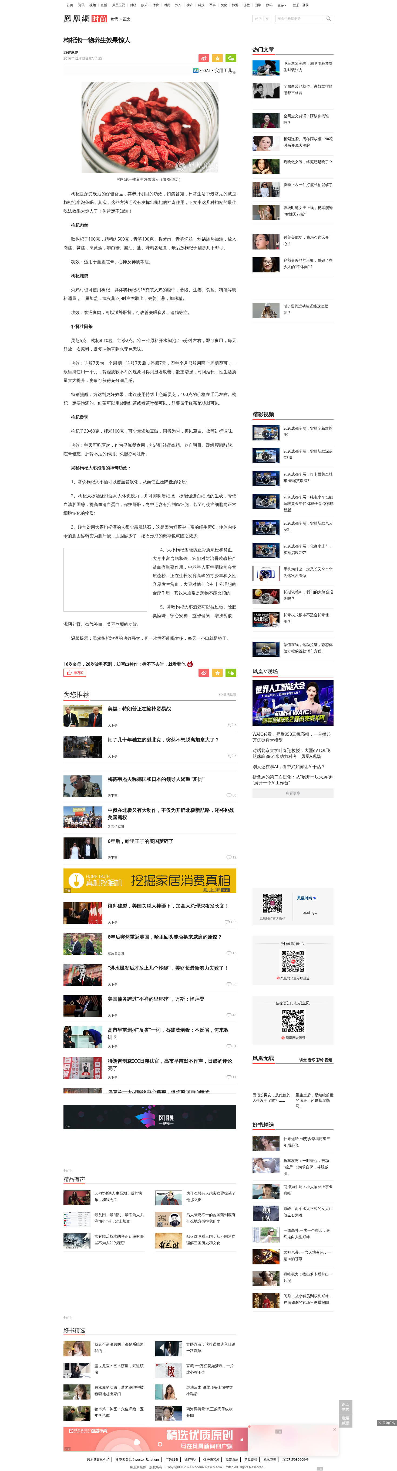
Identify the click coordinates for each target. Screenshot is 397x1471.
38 (234, 984)
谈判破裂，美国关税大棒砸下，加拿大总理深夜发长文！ (168, 905)
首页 (70, 5)
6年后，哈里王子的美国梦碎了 (141, 841)
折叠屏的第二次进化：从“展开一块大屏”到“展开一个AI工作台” (293, 780)
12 (234, 857)
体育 (156, 5)
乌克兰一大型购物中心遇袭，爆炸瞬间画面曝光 (159, 1092)
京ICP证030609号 (295, 1459)
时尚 (167, 5)
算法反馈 (229, 694)
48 (234, 1015)
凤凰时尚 (304, 898)
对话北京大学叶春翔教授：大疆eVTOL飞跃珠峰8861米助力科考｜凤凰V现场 (292, 753)
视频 (92, 5)
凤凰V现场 (265, 671)
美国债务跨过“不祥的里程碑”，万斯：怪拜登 (156, 999)
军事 (212, 5)
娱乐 (144, 5)
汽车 (178, 5)
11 (234, 1077)
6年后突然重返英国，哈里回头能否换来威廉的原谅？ (165, 936)
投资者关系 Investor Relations (138, 1459)
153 (233, 922)
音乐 (311, 1060)
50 (234, 795)
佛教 (246, 5)
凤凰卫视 (118, 5)
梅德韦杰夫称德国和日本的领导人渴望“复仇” (156, 779)
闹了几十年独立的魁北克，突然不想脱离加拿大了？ (164, 739)
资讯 (81, 5)
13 (234, 953)
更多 (281, 5)
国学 (258, 5)
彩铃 (320, 1060)
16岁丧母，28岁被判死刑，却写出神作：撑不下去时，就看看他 (124, 664)
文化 (224, 5)
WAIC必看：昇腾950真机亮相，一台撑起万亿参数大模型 (292, 737)
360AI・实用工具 (215, 70)
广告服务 (172, 1459)
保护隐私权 (211, 1459)
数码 (269, 5)
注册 (296, 5)
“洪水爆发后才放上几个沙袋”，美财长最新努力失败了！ (168, 967)
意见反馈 (250, 1459)
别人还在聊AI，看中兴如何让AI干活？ (289, 766)
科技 (201, 5)
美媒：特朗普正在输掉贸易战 (139, 708)
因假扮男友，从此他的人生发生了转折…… (271, 1097)
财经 (133, 5)
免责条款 (232, 1459)
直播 (104, 5)
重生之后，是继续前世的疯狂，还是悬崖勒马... (315, 1100)
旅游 (235, 5)
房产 (190, 5)
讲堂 (303, 1060)
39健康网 (71, 52)
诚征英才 (190, 1459)
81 (234, 1046)
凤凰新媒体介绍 (98, 1459)
